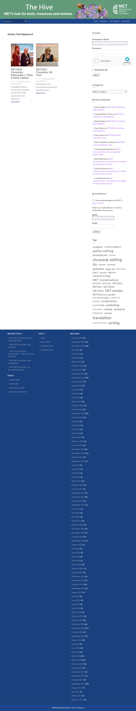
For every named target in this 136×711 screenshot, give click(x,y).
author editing (103, 251)
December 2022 (78, 449)
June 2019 (76, 600)
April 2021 (76, 517)
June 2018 (76, 648)
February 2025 (78, 366)
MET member (114, 290)
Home (96, 21)
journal (103, 272)
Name (94, 215)
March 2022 (77, 481)
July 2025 (76, 350)
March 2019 (77, 612)
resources (98, 313)
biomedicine (100, 255)
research (119, 309)
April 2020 (76, 560)
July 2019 (76, 596)
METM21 (106, 283)
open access (115, 297)
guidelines (98, 268)
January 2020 (77, 572)
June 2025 (76, 354)
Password (96, 48)
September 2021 (78, 505)
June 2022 (76, 469)
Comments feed (47, 346)
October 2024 (77, 381)
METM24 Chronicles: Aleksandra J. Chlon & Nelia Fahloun (22, 73)
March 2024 (77, 401)
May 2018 (76, 652)
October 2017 (77, 680)
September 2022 (78, 461)
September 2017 (78, 684)
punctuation (97, 309)
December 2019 (78, 576)
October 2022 (77, 457)
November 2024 (78, 378)
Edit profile (125, 21)
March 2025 (77, 362)
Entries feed (45, 342)
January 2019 (77, 620)
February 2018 (78, 664)
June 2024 (76, 389)
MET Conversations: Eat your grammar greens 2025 (107, 152)
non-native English (101, 297)
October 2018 (77, 632)
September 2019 (78, 588)
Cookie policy (14, 380)
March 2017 (77, 696)
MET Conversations (105, 280)
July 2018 (76, 644)
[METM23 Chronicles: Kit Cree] (47, 55)
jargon (95, 272)
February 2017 (78, 700)
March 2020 (77, 564)
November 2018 (78, 628)
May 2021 (76, 513)
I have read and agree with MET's (107, 201)
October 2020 (77, 537)
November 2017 (78, 676)
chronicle (101, 259)
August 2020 (77, 544)
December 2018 (78, 624)
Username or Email (100, 39)
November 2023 (78, 413)
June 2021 (76, 509)
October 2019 (77, 584)
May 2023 (76, 429)
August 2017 (77, 688)
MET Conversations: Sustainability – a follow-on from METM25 (21, 354)
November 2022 (78, 453)
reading (108, 309)
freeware (102, 264)
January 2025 (77, 370)
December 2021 (78, 493)
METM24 (108, 286)
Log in (43, 338)
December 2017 (78, 672)
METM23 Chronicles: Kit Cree (44, 72)
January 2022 (77, 489)
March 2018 (77, 660)
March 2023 (77, 437)
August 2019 (77, 592)
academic (98, 246)
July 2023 (76, 421)
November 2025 (78, 346)
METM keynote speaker (104, 294)
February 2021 (78, 525)
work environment (100, 323)
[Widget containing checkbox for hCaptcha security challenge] (112, 61)
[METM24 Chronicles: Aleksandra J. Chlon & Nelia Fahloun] (22, 55)
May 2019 (76, 604)
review (108, 313)
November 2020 (78, 533)
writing (114, 323)
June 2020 (76, 552)
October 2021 (77, 501)
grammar (111, 264)
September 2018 (78, 636)
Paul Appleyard (16, 84)
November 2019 (78, 580)
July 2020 (76, 548)
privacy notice (98, 203)
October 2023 (77, 417)
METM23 (97, 286)
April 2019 (76, 608)
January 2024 (77, 409)
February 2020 (78, 568)
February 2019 (78, 616)
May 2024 (76, 393)
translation (102, 317)
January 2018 (77, 668)
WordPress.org (47, 350)
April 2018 (76, 656)
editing (116, 259)
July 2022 (76, 465)
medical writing (101, 275)
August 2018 (77, 640)
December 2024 (78, 374)
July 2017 (76, 692)
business (112, 255)
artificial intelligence (113, 247)
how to (110, 269)
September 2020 (78, 541)
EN (95, 265)
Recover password (16, 388)
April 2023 (76, 433)
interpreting (121, 269)
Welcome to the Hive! (18, 392)
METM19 (97, 283)
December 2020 (78, 529)
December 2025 (78, 342)
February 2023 (78, 441)
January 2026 (77, 338)
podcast (96, 301)
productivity (109, 301)
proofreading (99, 305)
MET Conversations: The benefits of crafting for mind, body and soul (109, 161)
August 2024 (77, 385)
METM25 (98, 290)
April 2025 (76, 358)
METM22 (117, 283)
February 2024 (78, 405)
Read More (15, 102)
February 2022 (78, 485)
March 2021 (77, 521)
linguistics (112, 272)
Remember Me (101, 70)
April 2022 (76, 477)
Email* (95, 223)
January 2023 (77, 445)
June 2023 (76, 425)
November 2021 (78, 497)
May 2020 (76, 556)
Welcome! (104, 21)
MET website (114, 21)
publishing (112, 305)
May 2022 (76, 473)
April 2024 (76, 397)
